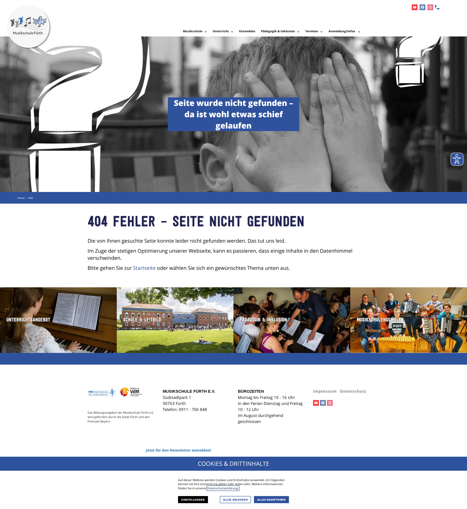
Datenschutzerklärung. (223, 488)
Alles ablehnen (235, 499)
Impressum (325, 391)
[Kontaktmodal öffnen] (437, 7)
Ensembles (247, 31)
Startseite (144, 267)
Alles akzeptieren (271, 499)
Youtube (316, 403)
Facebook (323, 403)
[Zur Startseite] (29, 18)
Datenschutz (353, 391)
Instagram (330, 403)
